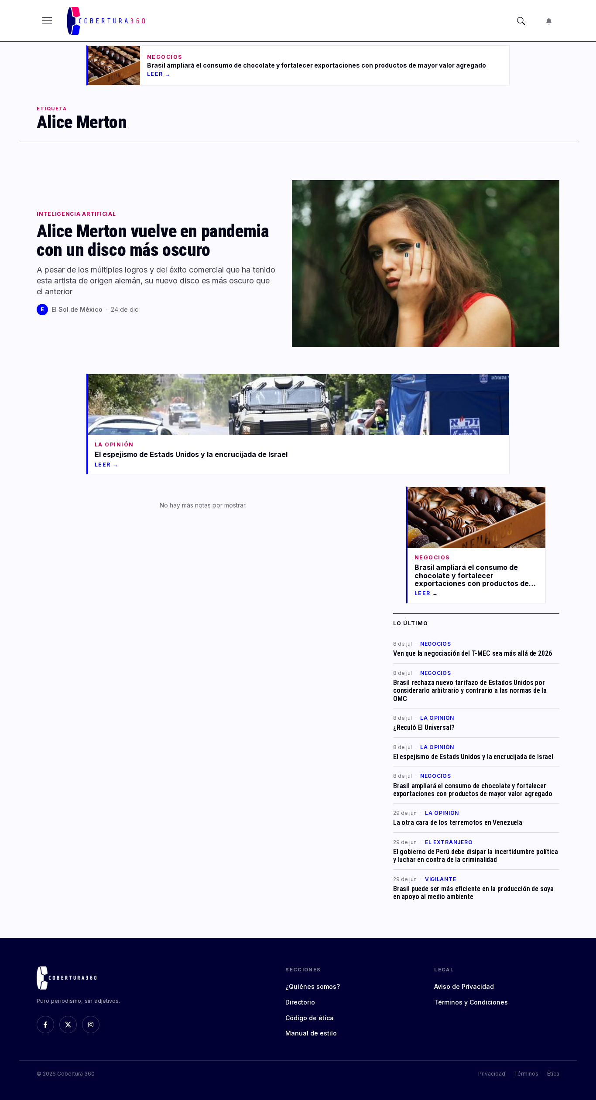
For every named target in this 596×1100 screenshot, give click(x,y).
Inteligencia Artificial (76, 214)
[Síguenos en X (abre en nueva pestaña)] (68, 1024)
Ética (553, 1073)
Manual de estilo (311, 1033)
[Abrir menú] (47, 20)
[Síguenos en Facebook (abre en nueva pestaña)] (45, 1024)
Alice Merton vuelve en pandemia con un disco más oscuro (153, 240)
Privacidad (491, 1073)
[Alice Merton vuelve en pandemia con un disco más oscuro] (425, 263)
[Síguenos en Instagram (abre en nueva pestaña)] (90, 1024)
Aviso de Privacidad (464, 986)
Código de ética (309, 1018)
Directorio (300, 1002)
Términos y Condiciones (471, 1002)
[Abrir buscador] (520, 20)
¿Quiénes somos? (312, 986)
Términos (526, 1073)
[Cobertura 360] (107, 21)
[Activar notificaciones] (548, 20)
